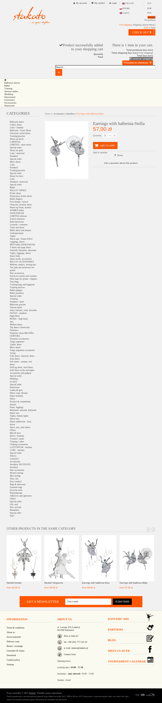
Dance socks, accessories (21, 259)
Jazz (11, 321)
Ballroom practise (18, 304)
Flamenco (14, 330)
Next (153, 529)
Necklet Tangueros (53, 583)
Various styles (16, 307)
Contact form (69, 654)
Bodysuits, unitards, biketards (23, 410)
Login (114, 3)
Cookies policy (13, 660)
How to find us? (70, 636)
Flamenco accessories (19, 339)
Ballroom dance (17, 122)
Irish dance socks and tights (22, 370)
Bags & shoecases (17, 484)
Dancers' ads (118, 619)
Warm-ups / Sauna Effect (21, 239)
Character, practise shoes (21, 204)
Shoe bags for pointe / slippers (23, 279)
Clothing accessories (19, 444)
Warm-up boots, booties (20, 207)
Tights (13, 236)
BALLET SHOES (18, 190)
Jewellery (14, 467)
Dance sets (14, 413)
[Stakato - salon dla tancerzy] (31, 15)
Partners (115, 629)
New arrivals (15, 507)
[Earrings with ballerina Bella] (137, 558)
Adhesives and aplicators (21, 496)
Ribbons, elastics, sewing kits (23, 264)
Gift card (14, 504)
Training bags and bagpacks (22, 284)
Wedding (14, 379)
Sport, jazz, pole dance (20, 427)
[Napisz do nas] (60, 649)
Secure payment (14, 637)
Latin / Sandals (16, 127)
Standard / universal (19, 182)
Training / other (17, 441)
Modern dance (16, 324)
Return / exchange (15, 646)
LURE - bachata (17, 450)
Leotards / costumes (19, 224)
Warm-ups (14, 419)
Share (119, 155)
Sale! (12, 516)
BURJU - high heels (19, 319)
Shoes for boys (16, 176)
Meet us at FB (119, 650)
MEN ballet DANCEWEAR (22, 244)
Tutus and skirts (17, 227)
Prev (148, 529)
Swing (13, 353)
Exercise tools (16, 490)
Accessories (15, 461)
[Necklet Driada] (24, 558)
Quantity (97, 135)
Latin (12, 164)
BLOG (112, 640)
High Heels (15, 316)
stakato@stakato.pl (79, 648)
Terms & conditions (15, 628)
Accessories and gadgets (20, 373)
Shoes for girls (16, 150)
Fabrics (13, 456)
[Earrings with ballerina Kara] (99, 558)
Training (14, 299)
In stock (13, 381)
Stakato (32, 693)
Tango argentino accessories (22, 350)
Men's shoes (15, 162)
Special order (16, 147)
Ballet (12, 187)
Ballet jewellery (17, 293)
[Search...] (58, 72)
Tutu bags (14, 282)
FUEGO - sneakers (18, 313)
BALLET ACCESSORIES (22, 262)
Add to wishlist (100, 152)
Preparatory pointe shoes (21, 196)
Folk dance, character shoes (22, 356)
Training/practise (17, 136)
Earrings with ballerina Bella (133, 583)
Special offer (15, 513)
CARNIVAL (15, 142)
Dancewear (15, 387)
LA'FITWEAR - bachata (21, 447)
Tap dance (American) (20, 327)
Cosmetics (14, 459)
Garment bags (16, 487)
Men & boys (15, 433)
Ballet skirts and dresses (20, 230)
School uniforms (17, 219)
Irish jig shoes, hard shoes (21, 367)
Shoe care (14, 478)
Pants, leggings (16, 407)
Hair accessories (17, 273)
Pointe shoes (15, 193)
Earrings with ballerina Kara (95, 583)
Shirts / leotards (17, 436)
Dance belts (15, 256)
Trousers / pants (17, 439)
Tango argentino (17, 341)
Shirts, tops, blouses (19, 393)
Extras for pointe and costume (23, 276)
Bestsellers (14, 510)
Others (13, 430)
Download (11, 655)
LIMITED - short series (20, 145)
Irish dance (15, 359)
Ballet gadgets (16, 290)
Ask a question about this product (121, 163)
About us (11, 632)
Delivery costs (13, 641)
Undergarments (16, 233)
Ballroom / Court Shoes (20, 130)
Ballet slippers (16, 199)
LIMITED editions (18, 216)
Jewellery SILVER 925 (20, 464)
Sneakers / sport (17, 302)
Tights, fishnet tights (19, 416)
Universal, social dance (20, 133)
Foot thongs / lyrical (19, 202)
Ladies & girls (16, 390)
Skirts (12, 399)
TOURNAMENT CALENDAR (127, 661)
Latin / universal (17, 153)
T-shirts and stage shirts (20, 247)
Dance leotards (16, 396)
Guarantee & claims (15, 651)
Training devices (17, 287)
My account (81, 3)
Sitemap (10, 664)
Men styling (15, 476)
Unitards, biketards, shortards (23, 250)
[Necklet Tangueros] (61, 558)
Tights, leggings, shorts (20, 253)
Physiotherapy (16, 493)
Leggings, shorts (17, 242)
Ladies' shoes (16, 125)
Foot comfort (16, 481)
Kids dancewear (17, 222)
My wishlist (100, 3)
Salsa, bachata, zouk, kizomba (23, 310)
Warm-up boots (17, 139)
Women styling (16, 473)
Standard (14, 156)
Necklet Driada (14, 583)
